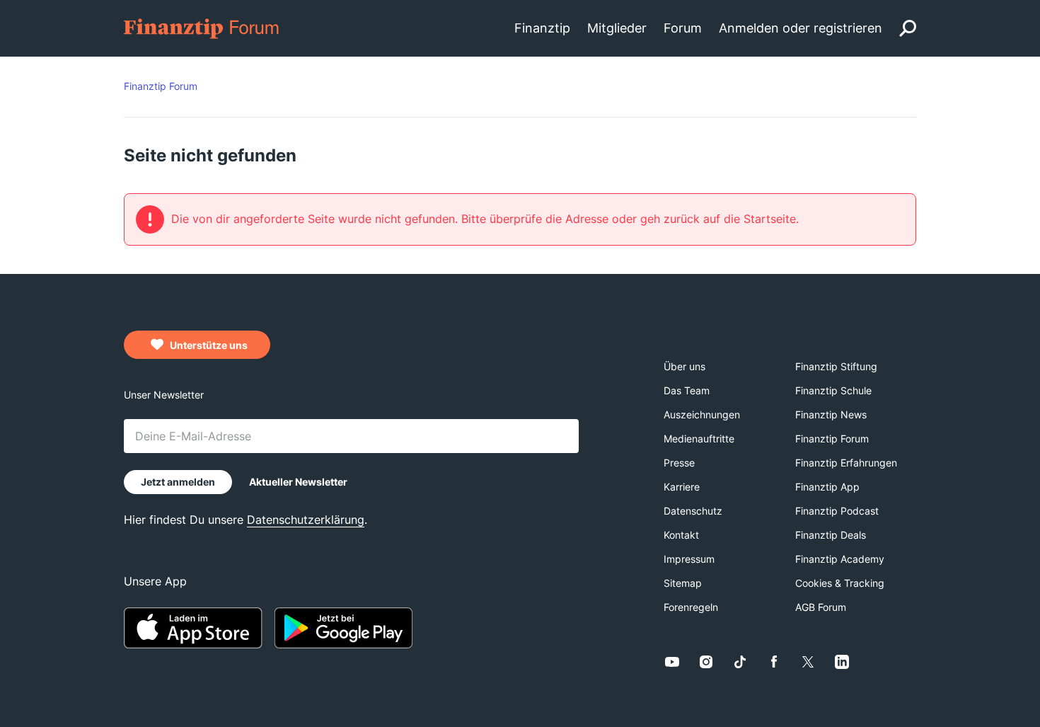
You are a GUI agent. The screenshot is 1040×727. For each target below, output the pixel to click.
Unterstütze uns (208, 345)
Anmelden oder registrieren (800, 28)
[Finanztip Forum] (202, 27)
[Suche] (907, 28)
